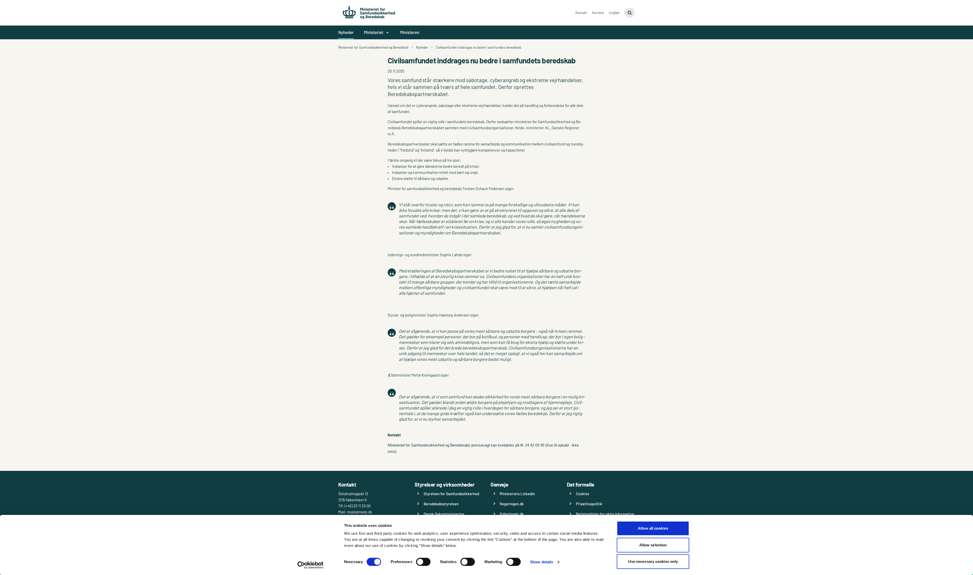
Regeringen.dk (512, 504)
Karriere (598, 13)
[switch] (423, 562)
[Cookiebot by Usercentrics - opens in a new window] (310, 565)
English (614, 13)
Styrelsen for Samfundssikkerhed (451, 493)
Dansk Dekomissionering (444, 514)
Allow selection (653, 545)
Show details (541, 562)
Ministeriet (373, 32)
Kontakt (581, 13)
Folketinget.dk (512, 514)
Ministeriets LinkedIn (517, 493)
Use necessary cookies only (653, 561)
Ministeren (409, 32)
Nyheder (346, 32)
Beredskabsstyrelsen (441, 504)
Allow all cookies (653, 528)
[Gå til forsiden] (369, 10)
